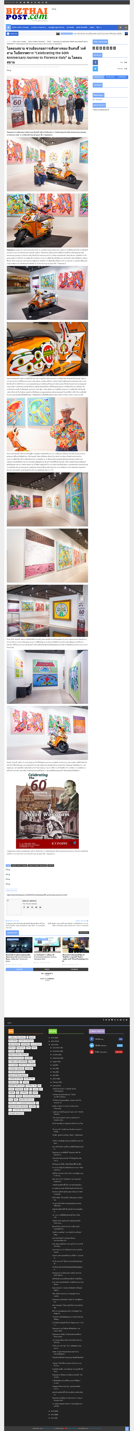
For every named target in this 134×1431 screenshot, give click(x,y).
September (57, 1058)
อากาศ (11, 1096)
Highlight (110, 77)
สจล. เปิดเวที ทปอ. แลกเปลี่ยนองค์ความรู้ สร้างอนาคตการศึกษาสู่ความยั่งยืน (51, 34)
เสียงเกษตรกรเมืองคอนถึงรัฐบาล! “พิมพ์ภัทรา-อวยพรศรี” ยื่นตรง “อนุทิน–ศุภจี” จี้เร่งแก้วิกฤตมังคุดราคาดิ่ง (75, 958)
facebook (74, 969)
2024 (53, 1045)
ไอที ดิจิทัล (25, 1044)
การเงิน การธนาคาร (38, 27)
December (56, 1048)
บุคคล (35, 1089)
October (56, 1055)
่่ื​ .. (10, 1110)
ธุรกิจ (35, 1092)
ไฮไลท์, (57, 67)
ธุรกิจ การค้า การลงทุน (20, 27)
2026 (53, 1038)
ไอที (28, 1047)
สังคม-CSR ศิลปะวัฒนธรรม (18, 1075)
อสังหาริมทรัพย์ (81, 27)
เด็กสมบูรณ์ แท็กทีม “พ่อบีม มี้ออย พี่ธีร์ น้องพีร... (67, 1164)
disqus (47, 969)
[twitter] (20, 2)
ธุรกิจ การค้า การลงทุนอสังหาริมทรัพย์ (21, 1103)
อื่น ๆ (98, 27)
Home (9, 42)
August (55, 1061)
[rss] (35, 2)
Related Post (12, 933)
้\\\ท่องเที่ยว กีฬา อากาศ (22, 1110)
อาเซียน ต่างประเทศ (16, 1058)
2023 (53, 1411)
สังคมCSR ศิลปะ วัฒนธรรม (18, 1106)
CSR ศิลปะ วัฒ (31, 1085)
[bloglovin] (28, 2)
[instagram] (42, 2)
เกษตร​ (65, 939)
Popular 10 (99, 77)
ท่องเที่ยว (29, 1058)
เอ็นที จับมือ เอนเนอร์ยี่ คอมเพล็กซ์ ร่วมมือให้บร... (67, 1279)
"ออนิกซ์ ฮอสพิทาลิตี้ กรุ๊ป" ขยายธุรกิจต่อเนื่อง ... (67, 1185)
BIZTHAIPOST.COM (48, 1428)
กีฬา (26, 1089)
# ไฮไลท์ (50, 865)
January (55, 1086)
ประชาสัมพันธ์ (36, 1044)
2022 (53, 1414)
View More (84, 933)
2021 (53, 1418)
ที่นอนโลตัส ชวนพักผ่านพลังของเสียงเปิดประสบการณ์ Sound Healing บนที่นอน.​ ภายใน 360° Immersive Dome (18, 958)
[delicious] (46, 2)
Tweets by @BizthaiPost (101, 110)
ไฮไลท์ (49, 42)
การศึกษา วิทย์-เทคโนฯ (19, 33)
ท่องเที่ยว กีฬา (29, 1079)
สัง (41, 1089)
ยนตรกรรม (20, 1047)
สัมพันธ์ (11, 1092)
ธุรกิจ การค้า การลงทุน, (31, 67)
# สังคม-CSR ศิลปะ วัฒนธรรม (37, 865)
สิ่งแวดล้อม (13, 1041)
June (54, 1068)
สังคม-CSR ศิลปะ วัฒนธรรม (36, 42)
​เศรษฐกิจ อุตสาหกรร (16, 1113)
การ (10, 1099)
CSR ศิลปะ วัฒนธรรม (16, 1068)
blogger (19, 969)
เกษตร (92, 27)
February (56, 1082)
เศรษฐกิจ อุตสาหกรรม (56, 27)
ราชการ (31, 1061)
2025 (53, 1041)
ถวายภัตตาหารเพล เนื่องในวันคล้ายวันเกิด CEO (67, 1188)
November (56, 1051)
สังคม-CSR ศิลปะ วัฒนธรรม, (46, 67)
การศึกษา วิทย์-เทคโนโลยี (17, 1061)
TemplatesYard (72, 1428)
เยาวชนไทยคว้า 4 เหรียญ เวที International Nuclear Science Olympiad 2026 (45, 957)
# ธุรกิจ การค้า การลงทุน (19, 865)
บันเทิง (32, 1037)
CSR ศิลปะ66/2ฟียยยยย (31, 1096)
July (54, 1065)
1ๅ (17, 1092)
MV (39, 1085)
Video (11, 1089)
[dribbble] (31, 2)
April (54, 1075)
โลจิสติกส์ (19, 1089)
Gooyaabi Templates (95, 1428)
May (54, 1072)
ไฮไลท (19, 1096)
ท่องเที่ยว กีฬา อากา (26, 1099)
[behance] (39, 2)
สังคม (34, 1047)
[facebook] (17, 2)
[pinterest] (24, 2)
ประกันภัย (70, 27)
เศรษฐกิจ (29, 1068)
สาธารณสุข (13, 1065)
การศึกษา (24, 1092)
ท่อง (16, 1099)
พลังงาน (12, 1047)
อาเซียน (32, 1106)
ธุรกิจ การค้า (13, 1082)
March (55, 1079)
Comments (122, 77)
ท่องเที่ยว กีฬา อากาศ (12, 939)
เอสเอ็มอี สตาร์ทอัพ (15, 1079)
